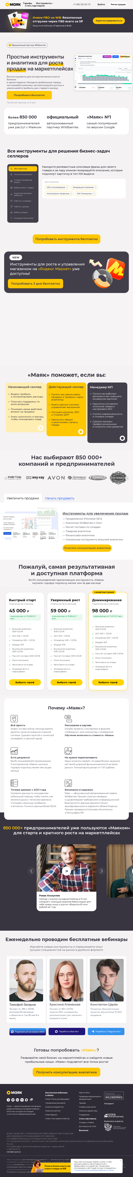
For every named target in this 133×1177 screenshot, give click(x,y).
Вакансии (83, 1130)
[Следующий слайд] (127, 478)
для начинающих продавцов (34, 1159)
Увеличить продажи (23, 498)
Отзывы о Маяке (86, 1122)
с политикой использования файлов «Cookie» (94, 1170)
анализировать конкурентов (64, 1162)
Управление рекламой (55, 1103)
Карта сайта (84, 1093)
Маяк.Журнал (51, 1115)
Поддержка (84, 1115)
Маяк (47, 1099)
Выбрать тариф (24, 682)
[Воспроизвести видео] (66, 871)
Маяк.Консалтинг (53, 1111)
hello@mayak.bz (14, 1152)
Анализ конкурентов (54, 1107)
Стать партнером (35, 6)
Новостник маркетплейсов (57, 1118)
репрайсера (19, 1164)
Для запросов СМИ (87, 1126)
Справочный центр (87, 1107)
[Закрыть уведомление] (120, 1160)
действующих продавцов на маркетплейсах (69, 1159)
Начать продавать (59, 498)
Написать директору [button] (88, 1111)
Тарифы (27, 3)
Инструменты (44, 3)
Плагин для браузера (59, 1099)
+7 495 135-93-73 (81, 4)
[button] (23, 168)
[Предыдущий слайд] (6, 478)
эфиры (50, 1095)
